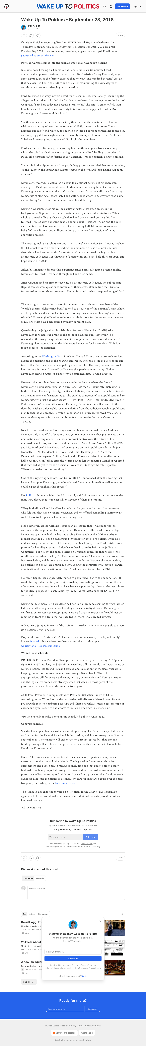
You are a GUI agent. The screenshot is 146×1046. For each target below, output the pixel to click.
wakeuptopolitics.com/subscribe (40, 646)
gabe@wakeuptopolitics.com (38, 56)
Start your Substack (65, 1032)
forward (34, 641)
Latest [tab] (32, 914)
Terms (81, 1025)
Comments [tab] (28, 878)
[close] (100, 921)
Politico (30, 495)
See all (26, 981)
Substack (59, 1040)
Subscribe (122, 6)
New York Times (65, 783)
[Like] (24, 35)
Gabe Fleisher (34, 26)
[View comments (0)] (31, 35)
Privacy (72, 1025)
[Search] (105, 6)
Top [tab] (24, 914)
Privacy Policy (94, 968)
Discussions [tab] (43, 914)
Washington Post (52, 356)
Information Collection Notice (72, 968)
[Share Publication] (111, 6)
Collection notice (93, 1025)
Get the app (87, 1032)
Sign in (137, 6)
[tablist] (33, 878)
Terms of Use (86, 965)
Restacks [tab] (40, 878)
